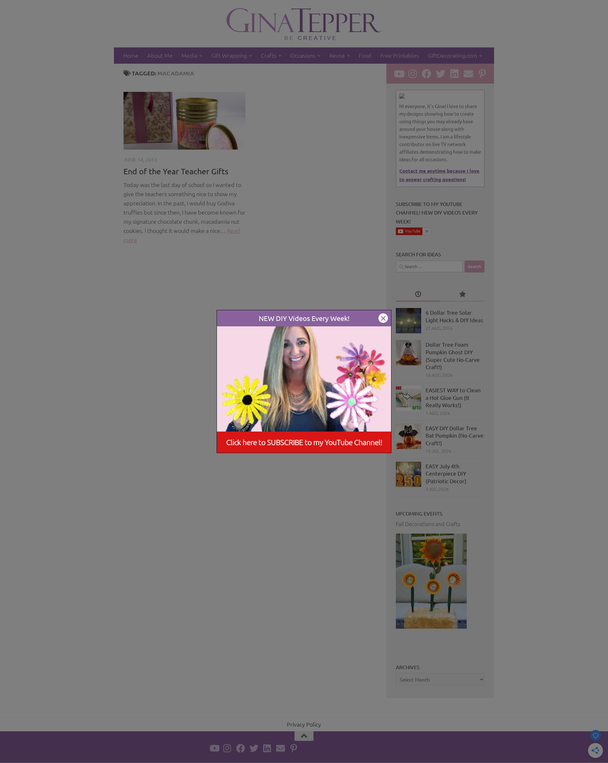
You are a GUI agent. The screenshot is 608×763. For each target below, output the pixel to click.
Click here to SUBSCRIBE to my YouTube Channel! (304, 442)
